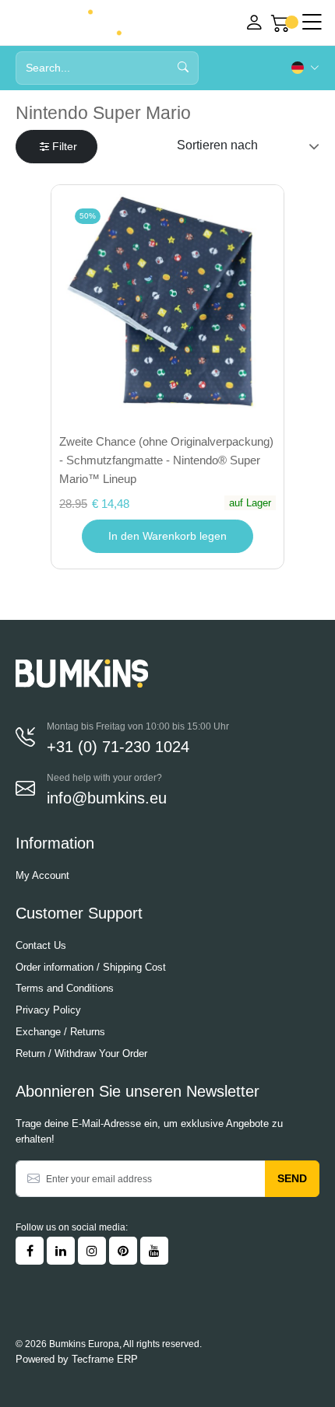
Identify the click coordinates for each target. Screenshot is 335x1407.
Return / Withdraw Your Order (81, 1053)
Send (292, 1178)
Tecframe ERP (105, 1359)
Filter (64, 146)
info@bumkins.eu (107, 798)
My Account (42, 875)
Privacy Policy (48, 1010)
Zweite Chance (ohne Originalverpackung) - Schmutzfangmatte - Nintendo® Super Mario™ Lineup (166, 460)
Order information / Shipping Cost (91, 967)
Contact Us (41, 945)
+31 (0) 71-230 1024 (118, 746)
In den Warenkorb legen (167, 536)
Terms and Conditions (65, 988)
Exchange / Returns (60, 1032)
